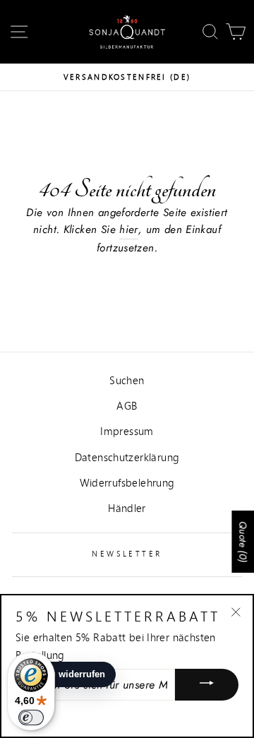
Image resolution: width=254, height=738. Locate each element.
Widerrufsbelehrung (127, 482)
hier (128, 229)
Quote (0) (243, 541)
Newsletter (127, 553)
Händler (127, 508)
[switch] (31, 717)
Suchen (126, 380)
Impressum (126, 431)
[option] (127, 77)
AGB (126, 405)
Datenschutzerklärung (127, 457)
